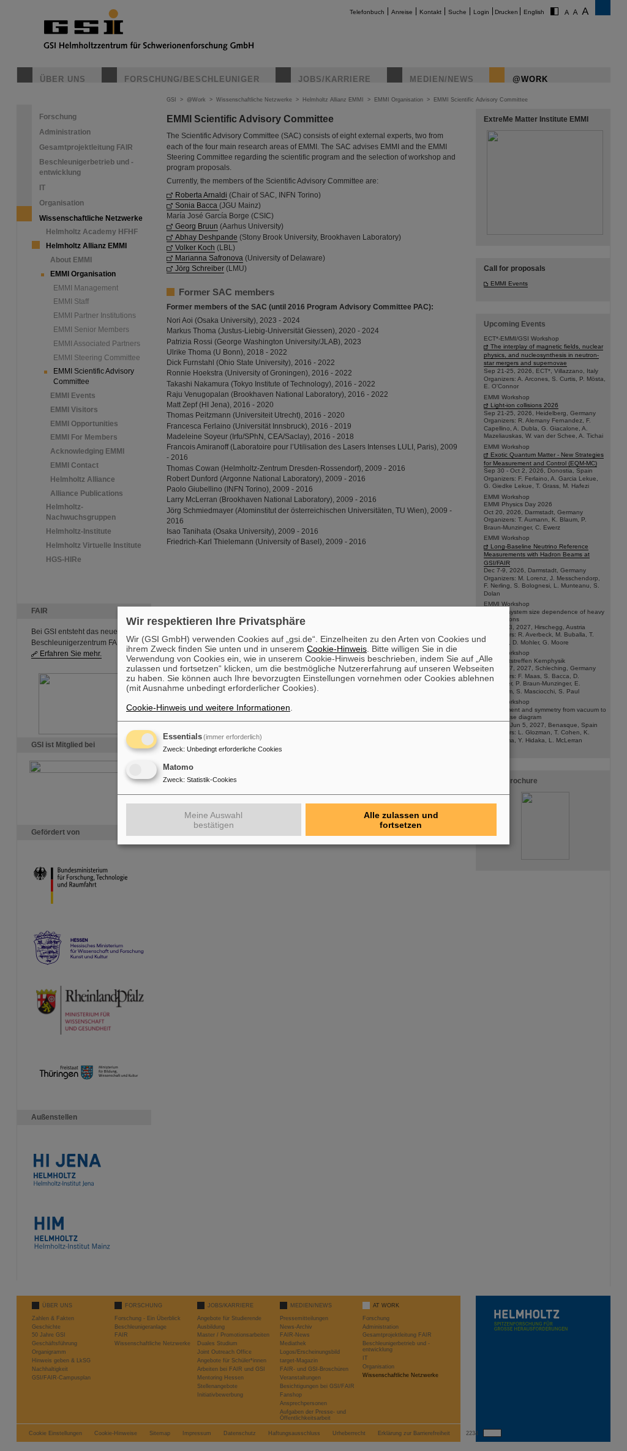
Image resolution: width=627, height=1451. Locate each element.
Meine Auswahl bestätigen (213, 820)
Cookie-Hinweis (337, 649)
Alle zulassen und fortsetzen (401, 820)
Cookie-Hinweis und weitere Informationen (208, 707)
